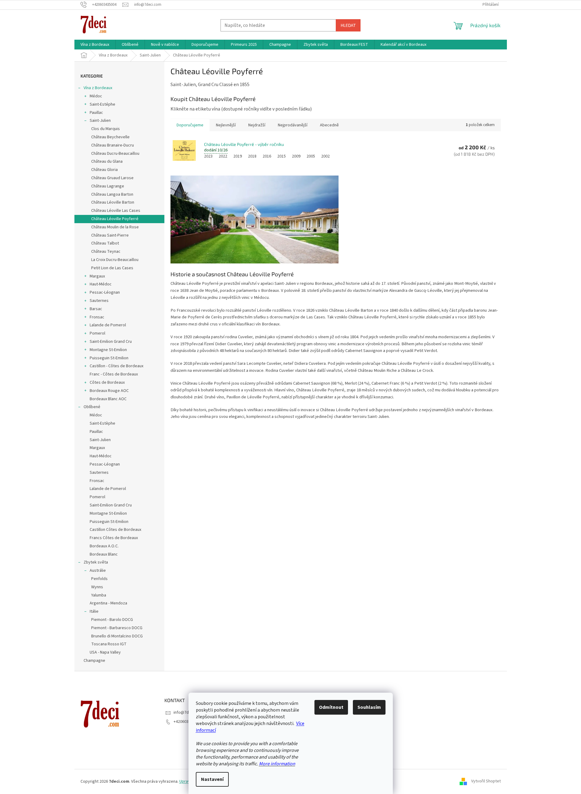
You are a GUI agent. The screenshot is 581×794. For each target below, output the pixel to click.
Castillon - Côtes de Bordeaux (116, 366)
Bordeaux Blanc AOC (108, 399)
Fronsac (97, 317)
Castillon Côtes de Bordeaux (115, 530)
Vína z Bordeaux (98, 88)
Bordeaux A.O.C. (104, 546)
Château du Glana (107, 161)
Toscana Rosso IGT (109, 644)
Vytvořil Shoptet (486, 781)
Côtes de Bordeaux (107, 382)
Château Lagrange (107, 186)
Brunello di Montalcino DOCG (117, 636)
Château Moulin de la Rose (115, 227)
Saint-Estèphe (102, 423)
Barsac (96, 309)
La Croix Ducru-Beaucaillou (114, 260)
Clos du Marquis (105, 129)
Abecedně (329, 125)
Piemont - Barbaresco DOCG (116, 628)
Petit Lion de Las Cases (112, 268)
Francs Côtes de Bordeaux (114, 538)
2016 (267, 156)
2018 (252, 156)
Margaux (97, 276)
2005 (311, 156)
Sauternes (99, 301)
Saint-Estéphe (102, 104)
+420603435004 (187, 722)
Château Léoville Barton (112, 202)
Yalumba (98, 595)
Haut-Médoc (101, 284)
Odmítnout (331, 707)
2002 (325, 156)
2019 (237, 156)
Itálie (94, 611)
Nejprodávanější (292, 125)
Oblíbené (92, 407)
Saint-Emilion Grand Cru (111, 342)
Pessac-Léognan (105, 292)
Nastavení (212, 779)
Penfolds (99, 579)
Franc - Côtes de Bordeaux (114, 374)
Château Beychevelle (110, 137)
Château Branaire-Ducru (112, 145)
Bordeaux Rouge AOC (109, 391)
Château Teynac (105, 251)
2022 (223, 156)
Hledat (348, 25)
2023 (208, 156)
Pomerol (97, 333)
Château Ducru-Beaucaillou (115, 153)
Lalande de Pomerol (108, 325)
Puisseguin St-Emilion (109, 358)
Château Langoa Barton (112, 194)
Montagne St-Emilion (108, 350)
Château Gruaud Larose (112, 178)
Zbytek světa (96, 562)
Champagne (94, 661)
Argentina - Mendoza (108, 603)
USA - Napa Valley (105, 652)
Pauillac (96, 113)
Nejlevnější (226, 125)
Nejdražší (256, 125)
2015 (281, 156)
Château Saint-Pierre (110, 235)
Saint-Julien (100, 121)
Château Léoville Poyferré (114, 219)
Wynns (97, 587)
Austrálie (98, 570)
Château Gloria (104, 170)
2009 (296, 156)
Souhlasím (369, 707)
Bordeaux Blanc (104, 554)
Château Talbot (105, 243)
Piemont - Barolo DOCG (112, 620)
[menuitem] (94, 44)
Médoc (96, 96)
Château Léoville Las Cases (115, 211)
